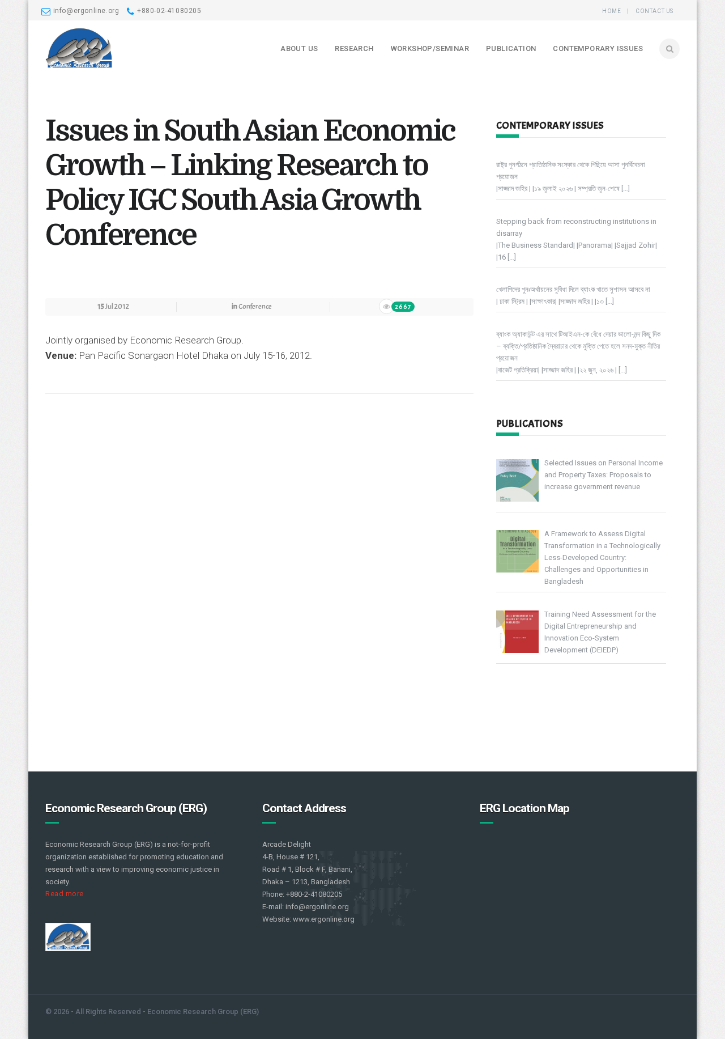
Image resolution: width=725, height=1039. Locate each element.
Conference (255, 306)
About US (299, 48)
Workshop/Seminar (430, 48)
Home (611, 11)
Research (354, 48)
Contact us (654, 11)
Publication (511, 48)
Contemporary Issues (598, 48)
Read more (64, 893)
